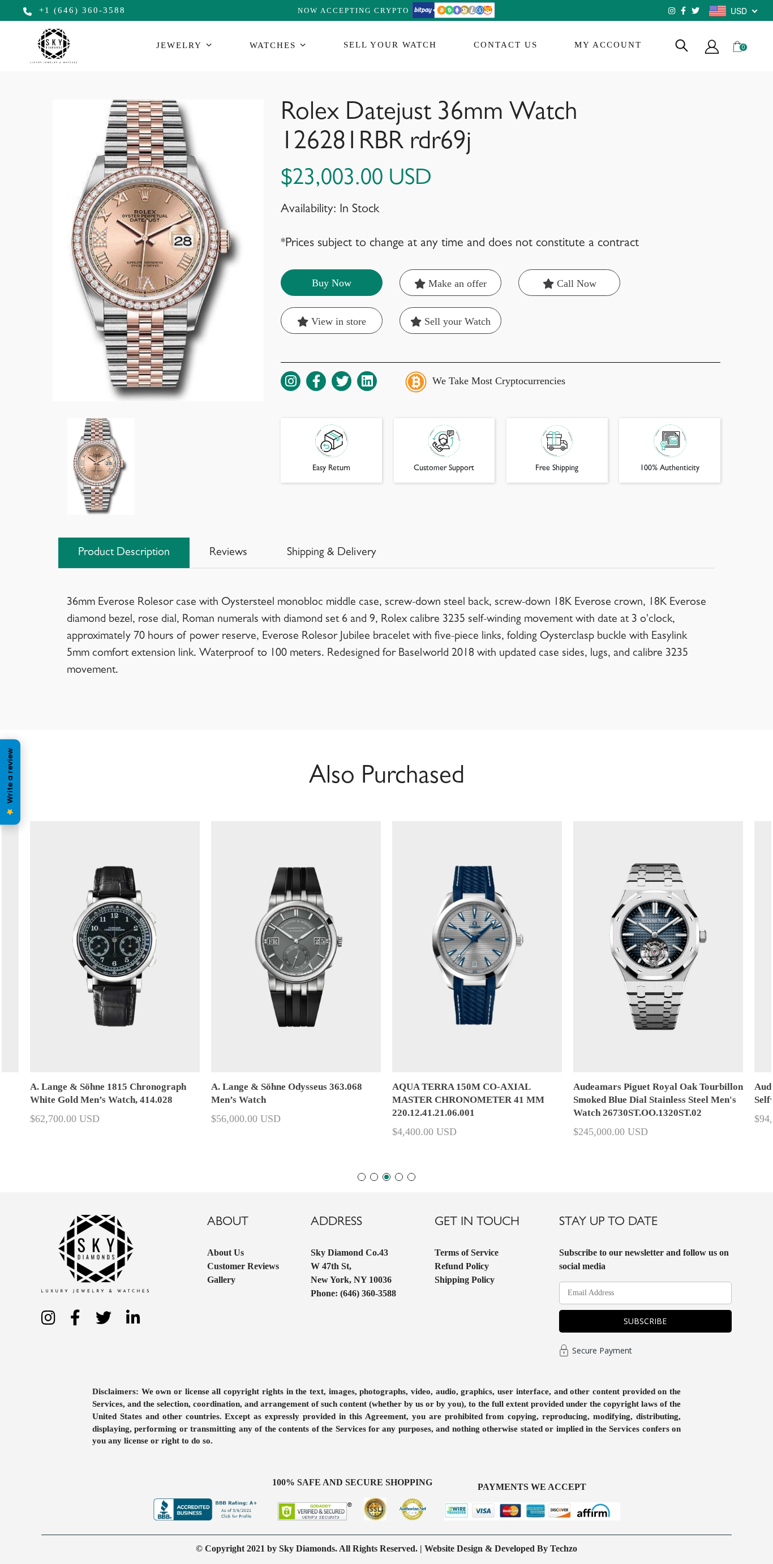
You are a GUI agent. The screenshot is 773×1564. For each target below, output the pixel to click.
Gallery (221, 1279)
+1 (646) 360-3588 (81, 10)
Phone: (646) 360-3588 (353, 1293)
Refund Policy (462, 1266)
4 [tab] (399, 1177)
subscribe (645, 1321)
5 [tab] (411, 1177)
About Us (225, 1252)
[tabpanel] (477, 984)
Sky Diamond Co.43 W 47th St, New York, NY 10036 (351, 1266)
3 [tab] (386, 1177)
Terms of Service (467, 1252)
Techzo (563, 1548)
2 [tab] (374, 1177)
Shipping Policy (465, 1279)
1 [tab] (361, 1177)
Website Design (453, 1548)
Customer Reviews (243, 1266)
